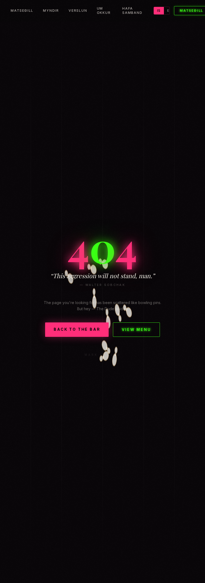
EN (169, 11)
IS (158, 11)
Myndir (51, 11)
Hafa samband (132, 10)
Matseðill (22, 11)
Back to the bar (77, 329)
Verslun (78, 11)
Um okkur (104, 10)
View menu (136, 329)
